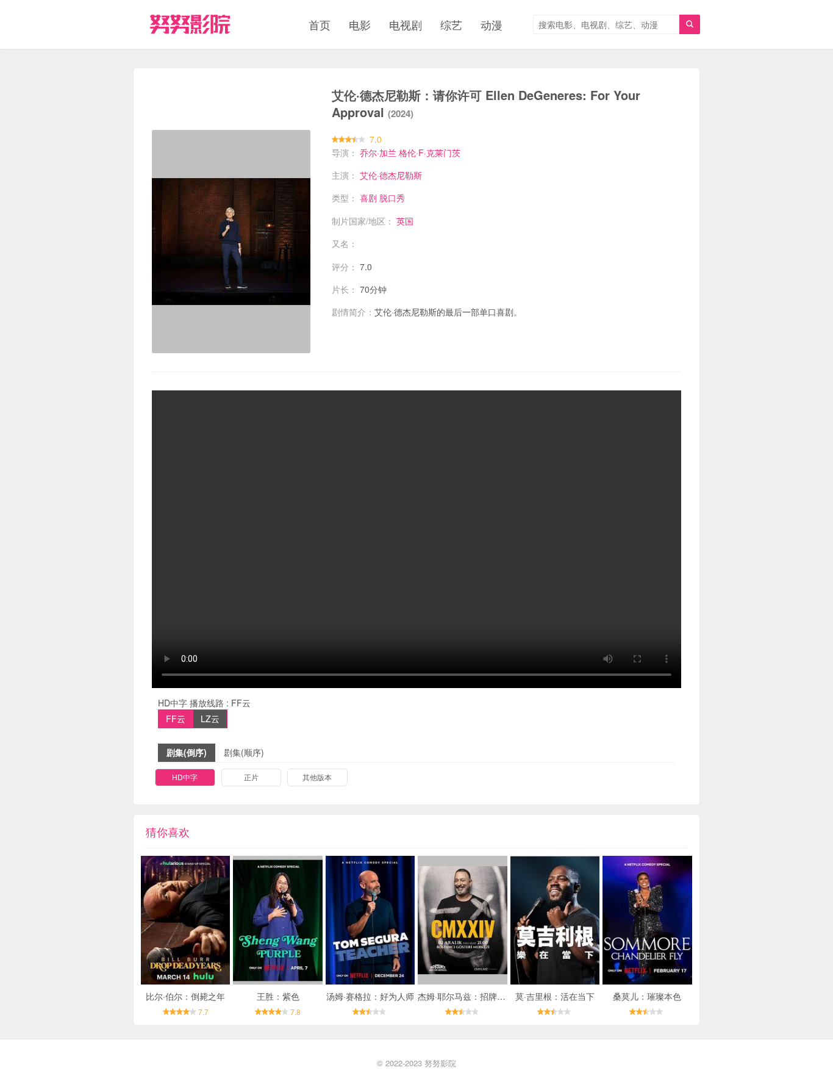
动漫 (491, 24)
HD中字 (185, 777)
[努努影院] (190, 24)
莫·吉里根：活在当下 (555, 996)
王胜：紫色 (278, 996)
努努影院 (440, 1063)
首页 (320, 24)
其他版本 (317, 777)
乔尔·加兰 (378, 152)
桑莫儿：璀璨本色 (647, 996)
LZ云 (210, 718)
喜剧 (368, 198)
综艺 (451, 24)
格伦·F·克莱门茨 (429, 152)
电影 (360, 24)
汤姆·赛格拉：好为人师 (370, 996)
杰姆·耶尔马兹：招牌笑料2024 (476, 996)
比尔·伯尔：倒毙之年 (185, 996)
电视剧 (405, 24)
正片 (251, 777)
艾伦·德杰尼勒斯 (391, 175)
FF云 (175, 718)
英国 (404, 221)
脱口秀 (392, 198)
